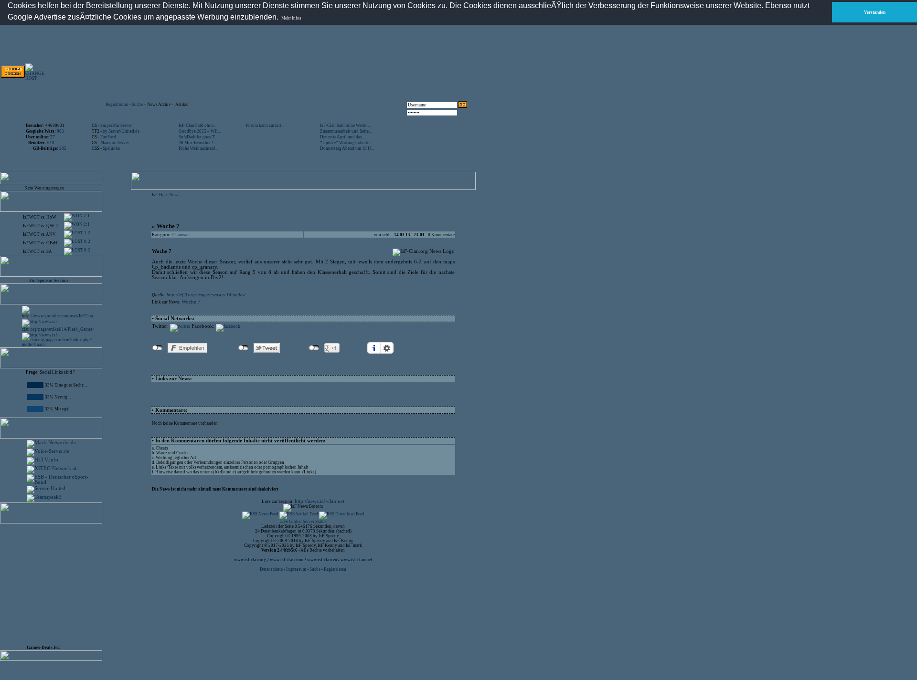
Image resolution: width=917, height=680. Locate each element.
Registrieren (335, 569)
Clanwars (181, 234)
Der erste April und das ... (343, 137)
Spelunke (111, 148)
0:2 (86, 241)
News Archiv (159, 104)
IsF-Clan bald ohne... (197, 125)
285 (62, 148)
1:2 (86, 232)
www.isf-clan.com (287, 559)
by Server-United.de (121, 131)
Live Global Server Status (303, 521)
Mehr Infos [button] (291, 18)
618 (50, 142)
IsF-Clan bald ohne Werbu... (345, 125)
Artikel (182, 104)
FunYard (108, 137)
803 (60, 131)
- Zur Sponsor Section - (48, 280)
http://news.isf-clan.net (319, 501)
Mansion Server (114, 142)
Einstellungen (387, 348)
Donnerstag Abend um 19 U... (347, 148)
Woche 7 (191, 301)
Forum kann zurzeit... (265, 125)
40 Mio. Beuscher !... (197, 142)
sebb (386, 234)
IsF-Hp (158, 194)
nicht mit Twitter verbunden (243, 348)
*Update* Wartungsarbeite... (346, 142)
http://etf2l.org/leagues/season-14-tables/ (206, 295)
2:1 (86, 215)
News (174, 194)
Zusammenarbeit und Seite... (346, 131)
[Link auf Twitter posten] (180, 326)
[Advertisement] (55, 582)
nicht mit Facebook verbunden (157, 348)
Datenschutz (272, 569)
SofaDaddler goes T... (198, 137)
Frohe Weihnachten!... (198, 148)
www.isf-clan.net (356, 559)
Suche (137, 104)
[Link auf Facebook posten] (228, 326)
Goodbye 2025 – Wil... (200, 131)
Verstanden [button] (874, 12)
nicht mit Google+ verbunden (314, 348)
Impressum (296, 569)
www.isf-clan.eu (322, 559)
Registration (117, 104)
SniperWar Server (116, 125)
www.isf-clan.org (250, 559)
